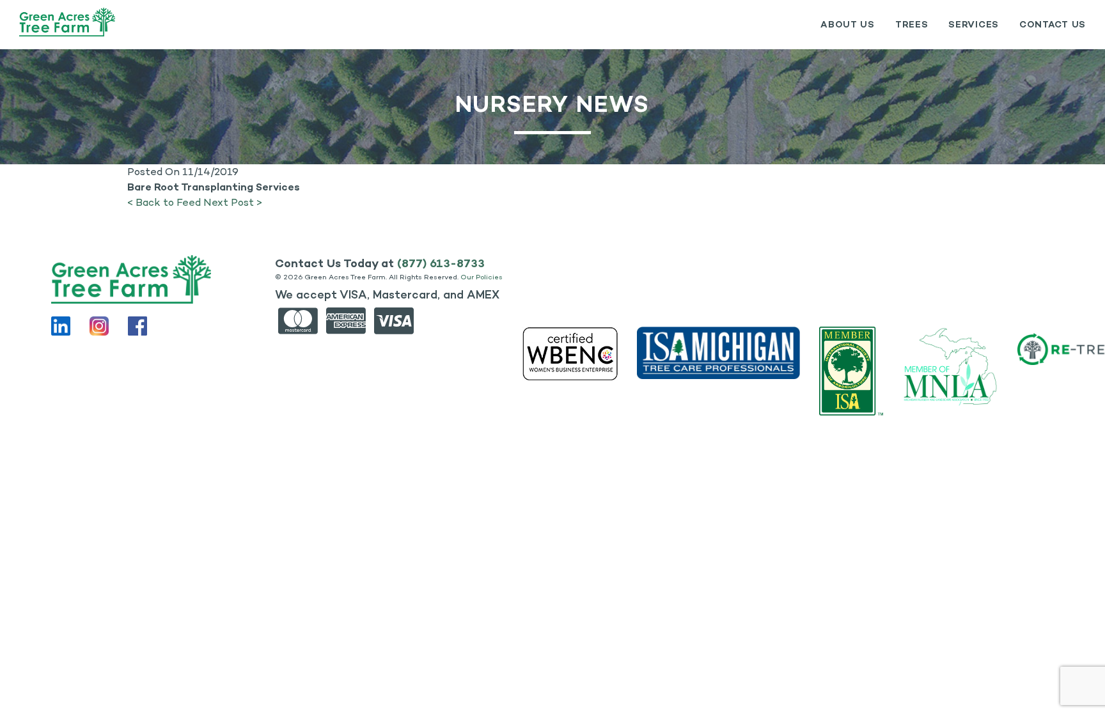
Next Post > (232, 202)
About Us (847, 24)
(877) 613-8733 (441, 263)
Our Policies (481, 277)
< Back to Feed (164, 202)
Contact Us (1052, 24)
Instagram (99, 326)
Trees (912, 24)
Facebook (137, 326)
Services (973, 24)
